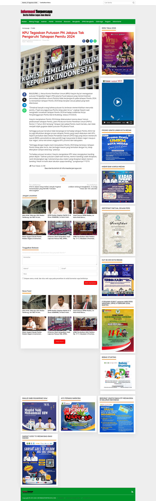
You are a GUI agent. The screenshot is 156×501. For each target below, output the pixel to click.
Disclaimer (86, 498)
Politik (24, 42)
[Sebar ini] (83, 41)
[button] (133, 2)
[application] (118, 102)
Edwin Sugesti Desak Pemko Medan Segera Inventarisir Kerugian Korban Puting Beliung (33, 237)
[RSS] (63, 179)
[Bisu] (127, 122)
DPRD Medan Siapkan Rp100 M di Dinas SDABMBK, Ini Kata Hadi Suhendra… (59, 216)
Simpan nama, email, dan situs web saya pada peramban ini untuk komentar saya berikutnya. (56, 278)
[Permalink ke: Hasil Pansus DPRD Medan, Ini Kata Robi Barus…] (85, 207)
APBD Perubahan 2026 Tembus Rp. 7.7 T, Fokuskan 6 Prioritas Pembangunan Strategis (83, 237)
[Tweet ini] (87, 41)
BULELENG (33, 93)
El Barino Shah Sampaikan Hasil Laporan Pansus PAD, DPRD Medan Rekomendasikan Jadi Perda (59, 237)
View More (60, 342)
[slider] (116, 122)
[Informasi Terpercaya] (37, 12)
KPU (68, 93)
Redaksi (60, 498)
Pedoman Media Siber (73, 498)
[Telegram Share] (91, 41)
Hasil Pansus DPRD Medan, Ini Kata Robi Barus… (83, 216)
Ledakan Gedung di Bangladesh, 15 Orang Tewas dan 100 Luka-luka (82, 187)
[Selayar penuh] (131, 122)
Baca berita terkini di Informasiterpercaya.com (63, 168)
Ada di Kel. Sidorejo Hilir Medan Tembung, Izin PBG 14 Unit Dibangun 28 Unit (33, 216)
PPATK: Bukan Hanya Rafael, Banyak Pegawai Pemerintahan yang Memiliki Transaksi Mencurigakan (45, 188)
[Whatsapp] (95, 41)
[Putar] (105, 122)
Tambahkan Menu (45, 3)
